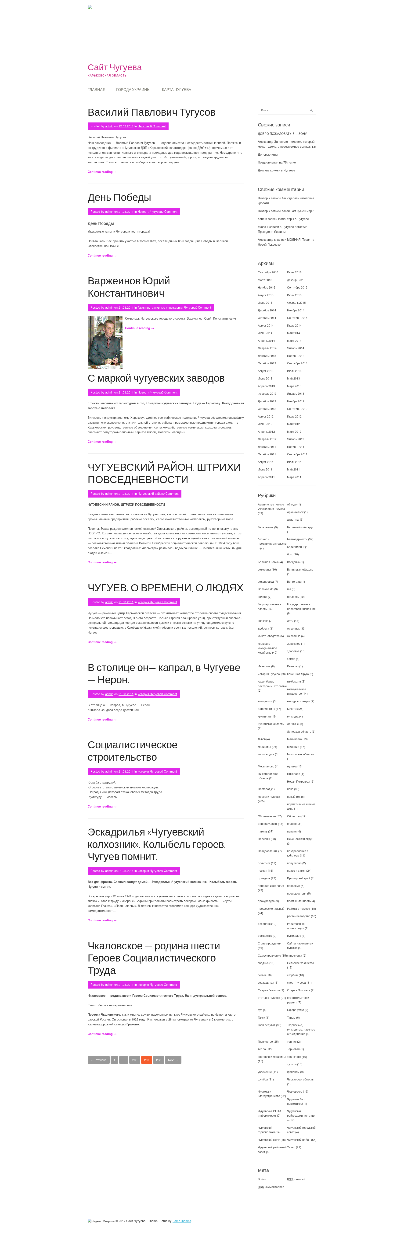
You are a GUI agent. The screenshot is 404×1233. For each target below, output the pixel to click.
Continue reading (102, 171)
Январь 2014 (295, 348)
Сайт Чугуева (115, 66)
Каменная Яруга (298, 674)
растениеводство (298, 916)
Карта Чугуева (176, 89)
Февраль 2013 (267, 393)
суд (260, 1010)
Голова (262, 597)
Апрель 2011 (266, 477)
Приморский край (298, 878)
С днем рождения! (270, 943)
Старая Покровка (298, 990)
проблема (293, 886)
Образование (267, 816)
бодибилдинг (295, 547)
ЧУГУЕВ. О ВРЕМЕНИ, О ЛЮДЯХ (165, 587)
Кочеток (292, 709)
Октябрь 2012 (267, 409)
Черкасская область (300, 1079)
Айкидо (292, 504)
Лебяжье (293, 724)
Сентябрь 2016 (268, 272)
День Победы (119, 196)
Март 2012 (294, 431)
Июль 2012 (294, 416)
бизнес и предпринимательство (272, 543)
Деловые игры (268, 154)
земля (291, 659)
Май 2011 (293, 469)
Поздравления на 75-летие (277, 162)
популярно (294, 863)
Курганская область (271, 724)
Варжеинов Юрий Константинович (129, 286)
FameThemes (182, 1221)
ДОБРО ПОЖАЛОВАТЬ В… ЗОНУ (282, 133)
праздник (264, 878)
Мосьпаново (266, 766)
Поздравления (268, 851)
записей (296, 1179)
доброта (263, 628)
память (262, 831)
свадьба (263, 963)
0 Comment (158, 126)
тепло (262, 1049)
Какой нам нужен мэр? (297, 211)
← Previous (99, 1060)
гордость (293, 597)
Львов (262, 739)
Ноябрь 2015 (266, 287)
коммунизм (265, 701)
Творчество (265, 1041)
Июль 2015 (294, 295)
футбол (263, 1079)
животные (293, 636)
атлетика (293, 519)
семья (262, 975)
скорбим (292, 975)
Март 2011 (294, 477)
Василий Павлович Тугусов (152, 111)
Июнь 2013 (265, 378)
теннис (291, 1041)
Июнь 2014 (265, 333)
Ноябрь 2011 (295, 447)
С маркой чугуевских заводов (156, 377)
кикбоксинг (294, 681)
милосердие (266, 754)
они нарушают (267, 823)
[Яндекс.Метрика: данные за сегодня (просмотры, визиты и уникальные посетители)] (101, 1221)
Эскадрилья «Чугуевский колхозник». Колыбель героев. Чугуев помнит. (157, 844)
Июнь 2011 (265, 469)
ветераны (264, 569)
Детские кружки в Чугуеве (276, 170)
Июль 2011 (294, 462)
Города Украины (133, 89)
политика (264, 863)
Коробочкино (266, 709)
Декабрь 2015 (296, 280)
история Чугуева (149, 602)
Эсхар (291, 1147)
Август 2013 (266, 371)
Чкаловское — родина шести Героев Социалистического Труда (154, 957)
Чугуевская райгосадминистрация (301, 1115)
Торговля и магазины (272, 1057)
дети (290, 621)
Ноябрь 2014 (295, 310)
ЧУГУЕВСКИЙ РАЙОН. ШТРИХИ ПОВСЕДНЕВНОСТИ (164, 472)
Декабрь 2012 (267, 401)
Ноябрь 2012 (295, 401)
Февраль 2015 (296, 302)
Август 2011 (266, 462)
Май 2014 (293, 333)
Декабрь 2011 (267, 447)
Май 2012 (293, 424)
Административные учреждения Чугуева (166, 307)
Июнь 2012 (265, 424)
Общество (294, 816)
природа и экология (271, 886)
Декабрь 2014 (267, 310)
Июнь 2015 (265, 302)
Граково (263, 621)
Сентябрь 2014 (297, 318)
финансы (293, 1072)
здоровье (293, 651)
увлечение (265, 1072)
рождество (265, 935)
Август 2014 (266, 325)
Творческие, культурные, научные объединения (301, 1029)
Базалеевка (266, 527)
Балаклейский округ (300, 527)
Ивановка (264, 666)
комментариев (271, 1187)
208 (158, 1060)
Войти (262, 1179)
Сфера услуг (295, 1010)
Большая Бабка (268, 562)
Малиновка (294, 739)
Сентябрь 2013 (297, 363)
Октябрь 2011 (267, 454)
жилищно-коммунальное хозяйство (267, 647)
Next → (173, 1060)
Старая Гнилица (269, 990)
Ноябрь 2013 (295, 356)
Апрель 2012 (266, 431)
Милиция (293, 747)
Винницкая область (300, 569)
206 (134, 1060)
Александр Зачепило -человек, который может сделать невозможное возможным (287, 144)
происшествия (297, 893)
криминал (264, 716)
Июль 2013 (294, 371)
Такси (262, 1017)
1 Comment (169, 602)
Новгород (264, 789)
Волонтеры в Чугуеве (293, 218)
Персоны (144, 126)
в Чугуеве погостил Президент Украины (282, 229)
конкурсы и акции (298, 701)
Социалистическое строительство (132, 750)
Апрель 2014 (266, 340)
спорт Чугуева (296, 982)
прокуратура (266, 901)
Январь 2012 (295, 439)
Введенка (293, 562)
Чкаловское (294, 1091)
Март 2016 (265, 280)
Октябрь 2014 (267, 318)
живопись (293, 628)
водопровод (266, 581)
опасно (292, 823)
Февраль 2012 (267, 439)
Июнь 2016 (294, 272)
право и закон (296, 870)
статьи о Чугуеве (269, 998)
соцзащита (265, 982)
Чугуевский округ (269, 1140)
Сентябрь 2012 (297, 409)
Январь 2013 (295, 393)
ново (290, 789)
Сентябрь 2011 (297, 454)
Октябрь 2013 (267, 363)
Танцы (291, 1017)
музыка (292, 766)
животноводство (269, 636)
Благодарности (297, 539)
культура (293, 716)
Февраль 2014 (267, 348)
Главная (96, 89)
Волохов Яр (266, 589)
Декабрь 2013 (267, 356)
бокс (290, 554)
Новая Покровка (298, 781)
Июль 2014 (294, 325)
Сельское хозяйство (300, 963)
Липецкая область (299, 731)
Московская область (300, 754)
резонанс (264, 924)
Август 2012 (266, 416)
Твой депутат (266, 1025)
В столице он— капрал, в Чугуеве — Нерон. (164, 673)
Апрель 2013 (266, 386)
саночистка (294, 955)
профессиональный (271, 908)
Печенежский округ (299, 839)
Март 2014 (294, 340)
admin (109, 126)
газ (289, 589)
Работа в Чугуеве (298, 908)
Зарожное (293, 643)
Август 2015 (266, 295)
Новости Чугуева (150, 211)
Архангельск (295, 512)
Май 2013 (293, 378)
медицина (264, 747)
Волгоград (294, 581)
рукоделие (294, 935)
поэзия (262, 870)
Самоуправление (269, 955)
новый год (293, 796)
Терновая (293, 1049)
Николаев (293, 774)
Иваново (293, 666)
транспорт (294, 1057)
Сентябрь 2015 (297, 287)
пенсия (292, 831)
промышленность (299, 901)
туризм (291, 1064)
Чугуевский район (150, 493)
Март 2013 (294, 386)
